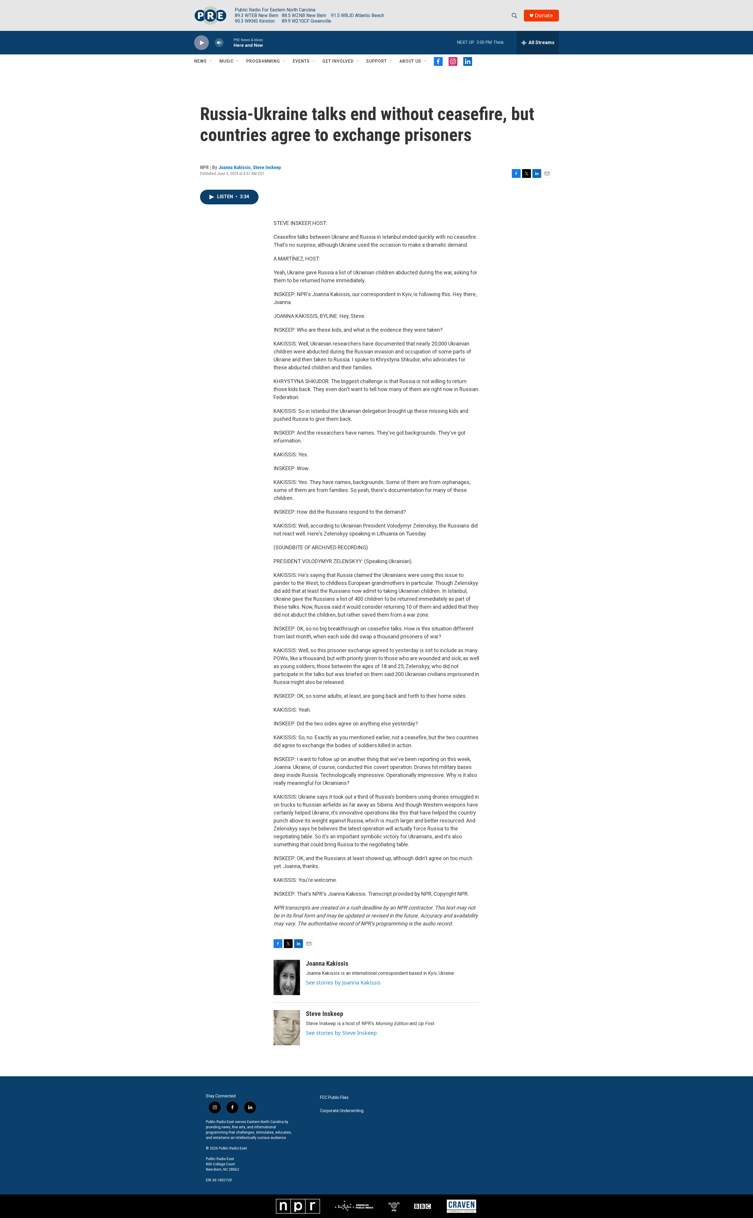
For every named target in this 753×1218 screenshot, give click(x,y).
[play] (201, 42)
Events (301, 61)
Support (376, 61)
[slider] (228, 42)
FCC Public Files (334, 1097)
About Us (410, 61)
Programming (263, 61)
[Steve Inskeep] (287, 1027)
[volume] (219, 42)
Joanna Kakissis (235, 167)
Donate (544, 15)
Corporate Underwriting (342, 1111)
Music (226, 61)
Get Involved (338, 61)
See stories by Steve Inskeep (341, 1032)
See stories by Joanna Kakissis (343, 982)
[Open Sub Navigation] (211, 61)
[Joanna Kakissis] (287, 977)
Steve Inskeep (267, 167)
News (200, 61)
